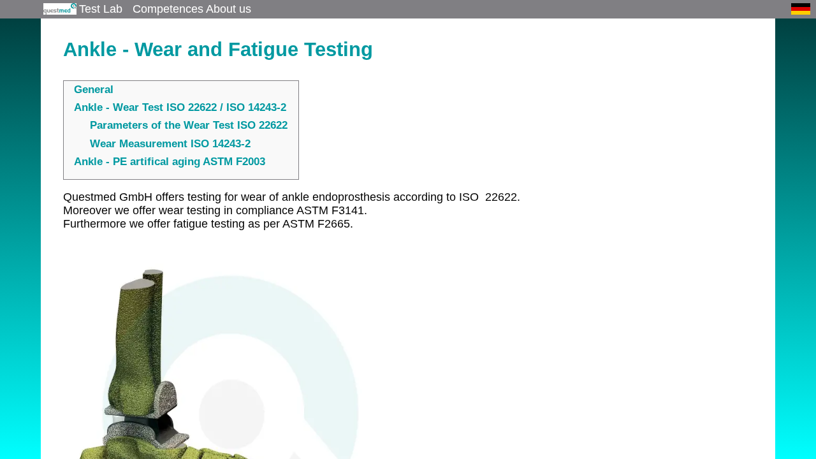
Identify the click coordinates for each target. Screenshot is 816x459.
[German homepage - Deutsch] (801, 9)
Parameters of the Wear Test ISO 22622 (189, 125)
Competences (168, 8)
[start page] (58, 9)
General (93, 90)
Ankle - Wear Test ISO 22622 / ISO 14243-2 (180, 107)
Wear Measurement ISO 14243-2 (170, 144)
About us (228, 8)
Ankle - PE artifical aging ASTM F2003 (169, 162)
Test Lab (100, 8)
